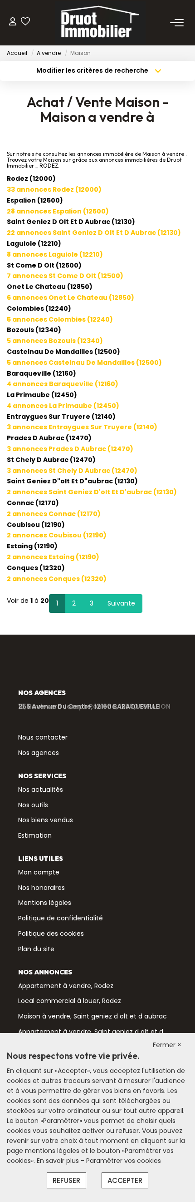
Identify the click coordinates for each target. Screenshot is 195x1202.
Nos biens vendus (45, 820)
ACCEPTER (124, 1180)
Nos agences (38, 752)
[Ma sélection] (25, 22)
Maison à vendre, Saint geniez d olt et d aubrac (92, 1016)
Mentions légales (44, 902)
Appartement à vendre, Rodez (65, 985)
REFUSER (66, 1180)
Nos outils (33, 805)
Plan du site (36, 949)
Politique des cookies (51, 933)
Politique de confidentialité (60, 918)
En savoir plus (59, 1160)
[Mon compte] (12, 22)
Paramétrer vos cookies (123, 1160)
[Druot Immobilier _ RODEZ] (100, 22)
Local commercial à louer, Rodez (69, 1000)
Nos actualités (40, 789)
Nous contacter (43, 737)
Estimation (35, 835)
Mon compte (38, 872)
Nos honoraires (41, 887)
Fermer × (167, 1044)
